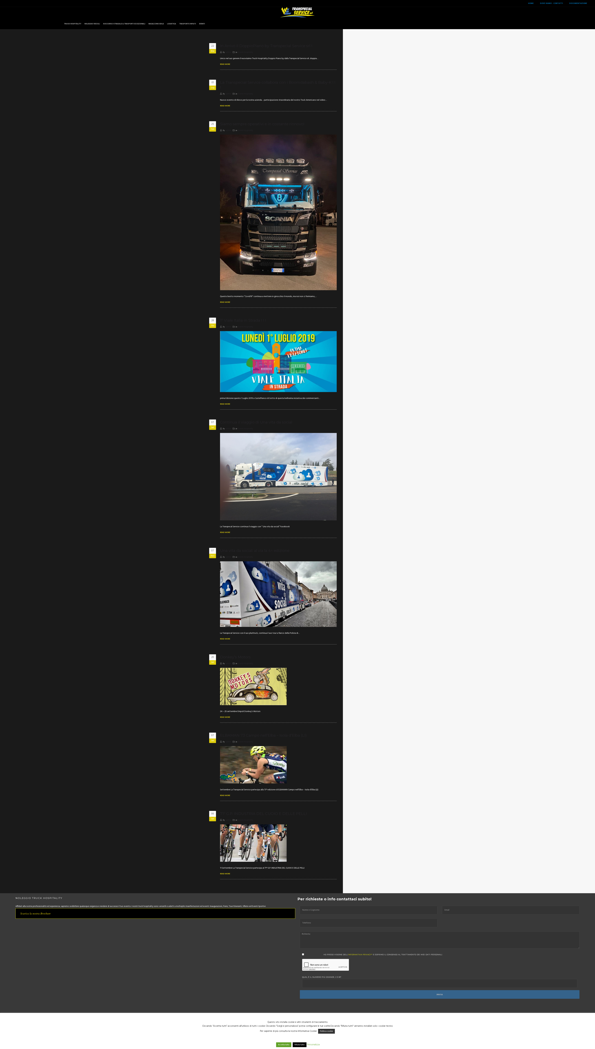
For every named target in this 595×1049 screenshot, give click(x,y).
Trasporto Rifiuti (187, 24)
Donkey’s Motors (235, 657)
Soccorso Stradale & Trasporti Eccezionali (124, 24)
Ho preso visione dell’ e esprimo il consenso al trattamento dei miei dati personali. (383, 955)
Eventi (202, 24)
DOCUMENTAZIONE (578, 3)
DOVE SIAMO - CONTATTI (551, 3)
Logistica (171, 24)
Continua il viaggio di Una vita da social (256, 422)
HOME (531, 3)
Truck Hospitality (72, 24)
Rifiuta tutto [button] (300, 1044)
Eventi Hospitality (245, 52)
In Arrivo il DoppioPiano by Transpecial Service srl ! (266, 46)
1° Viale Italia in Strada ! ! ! (243, 320)
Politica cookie (326, 1031)
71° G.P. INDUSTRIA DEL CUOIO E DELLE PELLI (263, 813)
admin (228, 52)
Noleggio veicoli (92, 24)
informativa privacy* (360, 955)
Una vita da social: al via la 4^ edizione (254, 550)
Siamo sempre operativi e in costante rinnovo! (262, 124)
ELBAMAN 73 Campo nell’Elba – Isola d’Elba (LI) (263, 735)
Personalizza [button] (313, 1045)
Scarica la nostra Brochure (35, 913)
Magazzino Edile (156, 24)
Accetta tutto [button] (283, 1044)
